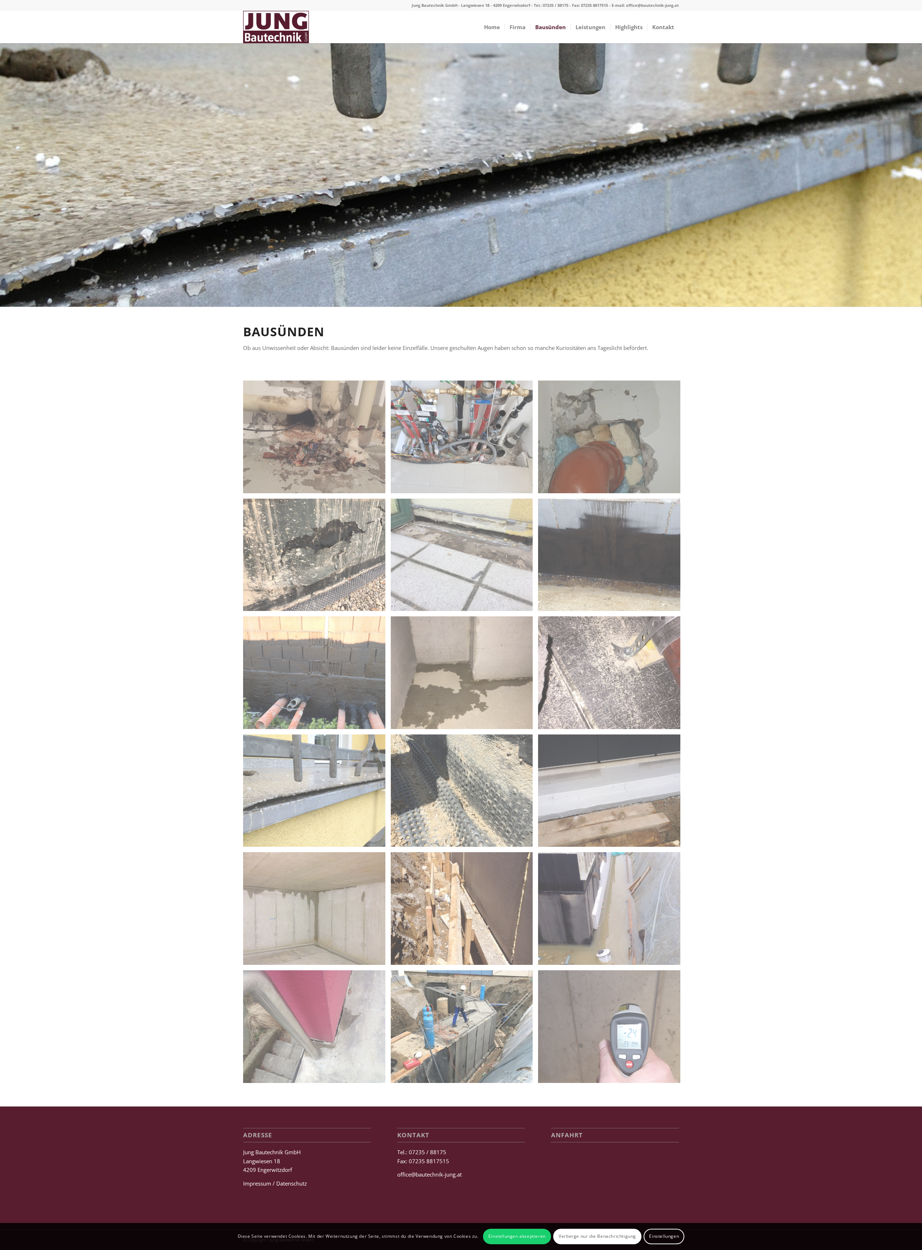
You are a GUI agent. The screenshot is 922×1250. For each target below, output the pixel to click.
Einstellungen (664, 1236)
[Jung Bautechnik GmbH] (276, 27)
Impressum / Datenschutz (275, 1183)
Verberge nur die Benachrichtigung (597, 1236)
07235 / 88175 (555, 5)
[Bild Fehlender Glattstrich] (317, 675)
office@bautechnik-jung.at (652, 5)
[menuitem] (492, 27)
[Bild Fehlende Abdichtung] (464, 558)
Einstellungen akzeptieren (517, 1236)
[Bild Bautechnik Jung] (317, 440)
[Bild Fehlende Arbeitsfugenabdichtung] (612, 558)
